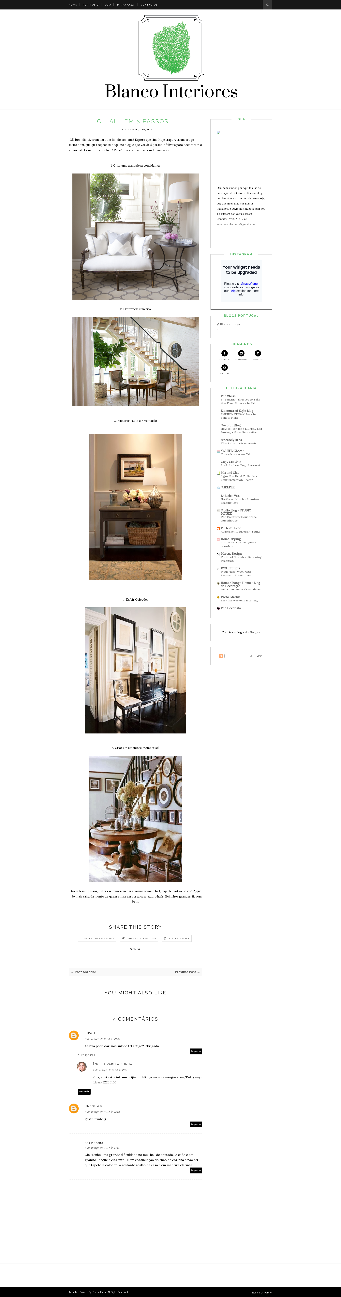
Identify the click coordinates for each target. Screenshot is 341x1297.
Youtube (225, 373)
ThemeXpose (100, 1291)
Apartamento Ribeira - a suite (240, 531)
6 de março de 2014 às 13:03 (102, 1148)
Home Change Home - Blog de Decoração (240, 584)
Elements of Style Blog (237, 411)
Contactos (149, 4)
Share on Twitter (141, 938)
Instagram (241, 359)
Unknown (93, 1106)
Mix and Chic (230, 473)
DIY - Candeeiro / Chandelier (241, 589)
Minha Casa (125, 4)
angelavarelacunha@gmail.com (236, 224)
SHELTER (228, 487)
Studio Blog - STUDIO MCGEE (236, 511)
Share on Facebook (98, 938)
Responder (196, 1051)
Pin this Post (179, 938)
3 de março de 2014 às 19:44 (102, 1039)
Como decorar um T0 (235, 454)
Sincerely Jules (231, 440)
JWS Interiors (230, 568)
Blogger (254, 632)
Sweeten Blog (231, 425)
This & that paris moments (239, 443)
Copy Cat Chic (231, 462)
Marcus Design (231, 553)
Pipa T (90, 1033)
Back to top (261, 1292)
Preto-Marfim (231, 597)
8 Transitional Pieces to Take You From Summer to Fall (240, 401)
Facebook (224, 359)
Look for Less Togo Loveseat (240, 465)
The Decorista (231, 608)
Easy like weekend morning (239, 600)
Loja (108, 4)
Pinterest (258, 359)
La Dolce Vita (230, 496)
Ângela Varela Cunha (112, 1064)
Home (73, 4)
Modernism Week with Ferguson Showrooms (236, 573)
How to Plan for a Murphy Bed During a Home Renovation (241, 430)
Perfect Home (231, 528)
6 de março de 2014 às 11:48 (102, 1112)
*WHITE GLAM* (232, 451)
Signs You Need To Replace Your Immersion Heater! (239, 478)
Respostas (88, 1055)
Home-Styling (231, 539)
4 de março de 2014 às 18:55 (110, 1070)
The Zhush (228, 396)
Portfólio (91, 4)
